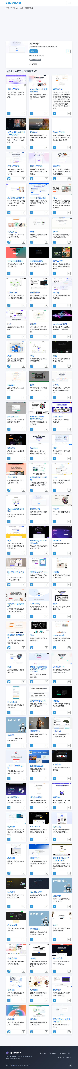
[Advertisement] (40, 25)
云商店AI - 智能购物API (15, 604)
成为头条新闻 (36, 797)
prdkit (55, 231)
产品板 (56, 385)
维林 (32, 231)
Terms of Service (65, 1057)
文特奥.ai (57, 731)
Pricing (53, 1053)
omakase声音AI (60, 324)
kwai (9, 667)
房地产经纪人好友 (37, 700)
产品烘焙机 (35, 929)
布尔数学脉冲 (13, 797)
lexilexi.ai (57, 540)
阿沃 (9, 324)
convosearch (58, 635)
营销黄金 (57, 166)
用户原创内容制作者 (16, 197)
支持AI (10, 355)
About (44, 1053)
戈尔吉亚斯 (12, 477)
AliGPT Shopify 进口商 (16, 766)
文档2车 (10, 735)
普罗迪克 (57, 797)
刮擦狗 (33, 324)
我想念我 (11, 448)
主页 (7, 8)
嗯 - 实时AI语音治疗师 (15, 573)
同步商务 (11, 892)
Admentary (35, 603)
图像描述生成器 (37, 765)
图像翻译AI (35, 509)
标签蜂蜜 (34, 990)
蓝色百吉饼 (58, 416)
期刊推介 (34, 1019)
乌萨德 (33, 958)
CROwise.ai (35, 826)
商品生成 (57, 826)
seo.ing (56, 292)
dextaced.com (36, 261)
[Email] (70, 1065)
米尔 (55, 477)
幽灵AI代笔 (58, 89)
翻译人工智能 (36, 166)
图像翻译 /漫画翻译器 (15, 636)
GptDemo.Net (13, 2)
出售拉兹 (57, 896)
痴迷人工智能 (13, 166)
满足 (55, 448)
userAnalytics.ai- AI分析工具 (38, 541)
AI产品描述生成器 (17, 8)
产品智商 (57, 764)
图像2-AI (34, 132)
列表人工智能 (58, 132)
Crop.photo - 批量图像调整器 (38, 90)
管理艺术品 (12, 958)
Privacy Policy (66, 1053)
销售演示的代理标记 (38, 572)
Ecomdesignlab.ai (15, 261)
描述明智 (57, 990)
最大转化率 (58, 958)
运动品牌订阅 (58, 667)
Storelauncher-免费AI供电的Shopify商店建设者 (38, 669)
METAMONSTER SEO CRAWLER (37, 417)
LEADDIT (11, 385)
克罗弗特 (11, 990)
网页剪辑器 (12, 702)
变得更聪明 (35, 292)
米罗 (9, 540)
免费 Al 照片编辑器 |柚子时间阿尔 (16, 133)
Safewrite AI (12, 292)
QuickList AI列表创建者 (15, 510)
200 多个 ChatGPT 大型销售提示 (61, 859)
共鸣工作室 (58, 261)
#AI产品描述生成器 (35, 59)
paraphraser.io (13, 416)
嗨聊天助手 (35, 858)
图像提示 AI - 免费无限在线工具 (61, 1020)
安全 (32, 635)
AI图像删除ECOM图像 (38, 478)
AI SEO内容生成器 (38, 197)
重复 (55, 355)
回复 (32, 385)
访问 (32, 51)
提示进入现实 (36, 892)
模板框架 (11, 858)
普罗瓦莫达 (35, 731)
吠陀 (32, 355)
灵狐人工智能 (13, 89)
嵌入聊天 (11, 826)
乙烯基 (56, 572)
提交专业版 (12, 925)
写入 (55, 197)
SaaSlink (34, 448)
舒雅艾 (56, 700)
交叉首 (56, 509)
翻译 (55, 603)
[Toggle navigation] (69, 3)
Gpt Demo (15, 1052)
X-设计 (56, 925)
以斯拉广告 (12, 231)
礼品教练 (11, 1019)
